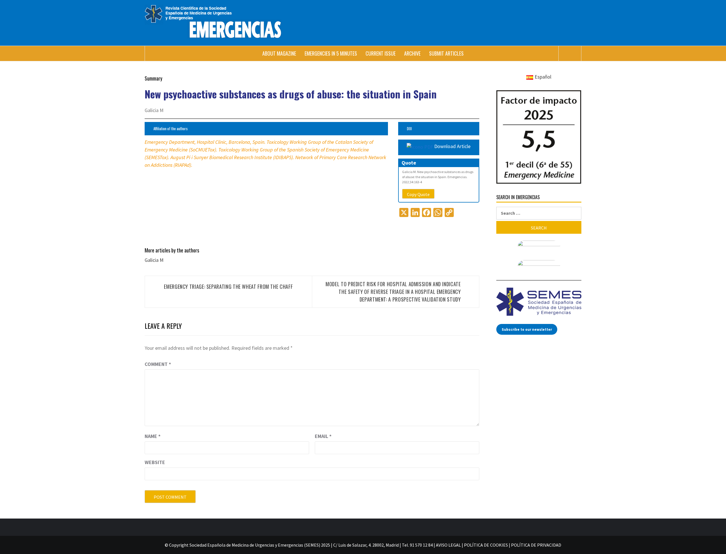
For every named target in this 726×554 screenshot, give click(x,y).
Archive (412, 53)
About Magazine (279, 53)
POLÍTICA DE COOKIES (486, 545)
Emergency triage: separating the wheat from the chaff (228, 286)
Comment (158, 364)
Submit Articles (446, 53)
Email (323, 436)
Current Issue (381, 53)
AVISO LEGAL (448, 545)
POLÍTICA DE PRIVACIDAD (536, 545)
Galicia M (154, 260)
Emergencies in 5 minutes (331, 53)
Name (153, 436)
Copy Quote (418, 194)
